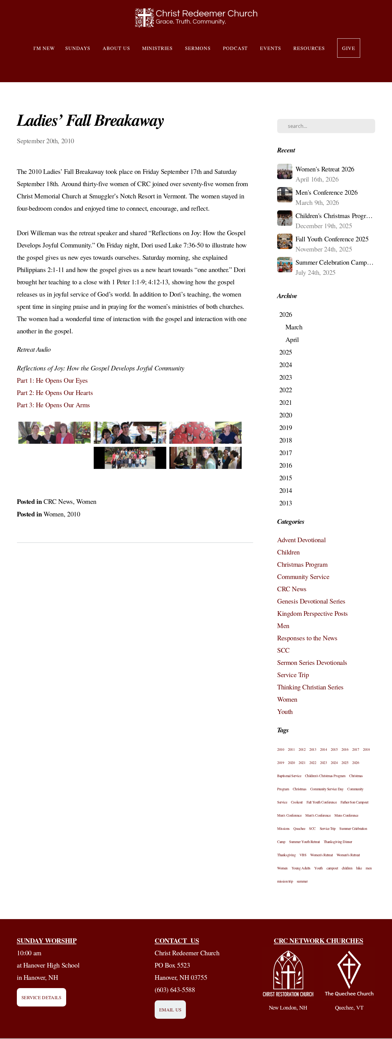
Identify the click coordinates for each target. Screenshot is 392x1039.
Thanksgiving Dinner (338, 841)
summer (302, 881)
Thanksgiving (286, 854)
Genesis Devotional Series (311, 600)
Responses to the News (307, 637)
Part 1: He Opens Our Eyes (52, 380)
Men (283, 625)
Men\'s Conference (317, 815)
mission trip (285, 881)
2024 (334, 762)
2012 (302, 749)
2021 (302, 762)
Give (348, 48)
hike (359, 867)
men (368, 867)
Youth (285, 711)
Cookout (297, 801)
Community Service (303, 576)
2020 (291, 762)
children (347, 867)
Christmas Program (302, 564)
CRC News (58, 501)
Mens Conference (346, 815)
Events (271, 48)
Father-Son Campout (354, 801)
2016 (344, 749)
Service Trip (293, 674)
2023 (323, 762)
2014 (323, 749)
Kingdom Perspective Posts (312, 613)
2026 (355, 762)
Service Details (41, 997)
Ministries (158, 48)
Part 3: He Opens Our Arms (53, 404)
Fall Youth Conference (322, 801)
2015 (334, 749)
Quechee (299, 828)
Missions (283, 828)
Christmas (299, 788)
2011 (291, 749)
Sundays (78, 48)
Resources (310, 48)
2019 (280, 762)
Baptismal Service (289, 775)
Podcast (236, 48)
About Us (117, 48)
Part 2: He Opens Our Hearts (55, 392)
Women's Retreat (321, 854)
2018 (366, 749)
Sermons (199, 48)
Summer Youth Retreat (304, 841)
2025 (344, 762)
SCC (283, 650)
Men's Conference (289, 815)
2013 (312, 749)
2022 (312, 762)
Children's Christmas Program (325, 775)
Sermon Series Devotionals (312, 662)
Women (86, 501)
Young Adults (301, 867)
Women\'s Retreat (348, 854)
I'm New (44, 48)
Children (288, 551)
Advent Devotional (301, 539)
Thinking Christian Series (310, 686)
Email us (170, 1009)
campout (332, 867)
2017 (355, 749)
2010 (73, 513)
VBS (303, 854)
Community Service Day (327, 788)
